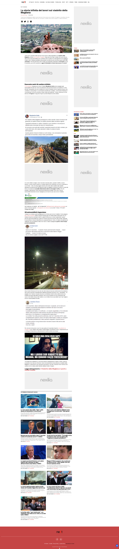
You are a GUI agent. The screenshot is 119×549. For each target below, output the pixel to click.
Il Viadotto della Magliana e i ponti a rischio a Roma (45, 369)
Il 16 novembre (28, 86)
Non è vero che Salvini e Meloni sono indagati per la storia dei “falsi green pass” (58, 411)
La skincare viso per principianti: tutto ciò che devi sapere (89, 54)
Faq (88, 2)
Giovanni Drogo (24, 15)
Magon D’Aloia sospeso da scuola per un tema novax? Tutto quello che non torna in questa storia (58, 462)
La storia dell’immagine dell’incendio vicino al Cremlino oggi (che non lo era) (33, 487)
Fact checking (24, 6)
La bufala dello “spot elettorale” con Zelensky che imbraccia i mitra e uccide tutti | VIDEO (33, 513)
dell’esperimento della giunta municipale (56, 206)
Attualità (31, 2)
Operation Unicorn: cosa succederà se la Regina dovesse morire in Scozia (89, 152)
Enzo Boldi (23, 441)
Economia (42, 2)
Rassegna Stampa (82, 2)
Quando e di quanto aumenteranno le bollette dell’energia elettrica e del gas (88, 140)
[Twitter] (60, 538)
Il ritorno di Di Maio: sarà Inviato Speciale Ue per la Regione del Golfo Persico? (89, 118)
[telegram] (31, 22)
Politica (37, 2)
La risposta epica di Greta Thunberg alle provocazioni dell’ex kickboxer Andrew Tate (89, 62)
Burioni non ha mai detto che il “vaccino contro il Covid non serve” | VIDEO (33, 436)
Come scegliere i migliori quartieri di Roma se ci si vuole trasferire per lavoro (88, 144)
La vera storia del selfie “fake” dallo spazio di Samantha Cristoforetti (32, 410)
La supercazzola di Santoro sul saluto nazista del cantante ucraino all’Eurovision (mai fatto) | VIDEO (32, 462)
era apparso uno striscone (43, 207)
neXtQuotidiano (24, 415)
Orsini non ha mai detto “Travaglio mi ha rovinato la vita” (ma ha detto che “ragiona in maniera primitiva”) (59, 437)
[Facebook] (56, 538)
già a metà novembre (30, 215)
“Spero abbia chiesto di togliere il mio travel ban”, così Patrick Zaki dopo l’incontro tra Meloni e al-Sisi (88, 122)
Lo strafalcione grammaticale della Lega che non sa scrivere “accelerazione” (89, 66)
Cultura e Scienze (50, 2)
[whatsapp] (28, 22)
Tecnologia (58, 2)
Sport (63, 2)
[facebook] (22, 22)
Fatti (67, 2)
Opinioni (71, 2)
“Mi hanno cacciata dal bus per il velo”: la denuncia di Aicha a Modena (89, 129)
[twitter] (25, 22)
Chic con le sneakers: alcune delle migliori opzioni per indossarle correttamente (87, 51)
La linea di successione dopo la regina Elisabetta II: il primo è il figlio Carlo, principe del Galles (88, 148)
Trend (75, 2)
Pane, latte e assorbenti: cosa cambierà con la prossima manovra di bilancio (89, 114)
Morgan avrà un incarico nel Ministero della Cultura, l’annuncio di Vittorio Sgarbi (89, 126)
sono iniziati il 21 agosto (38, 57)
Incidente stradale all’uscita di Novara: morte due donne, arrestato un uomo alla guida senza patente (89, 136)
